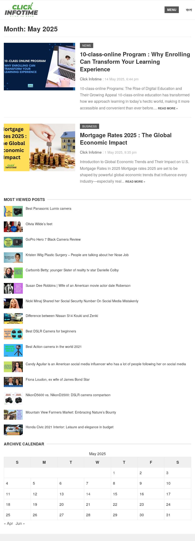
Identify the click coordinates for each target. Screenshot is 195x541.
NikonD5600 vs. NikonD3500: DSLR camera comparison (68, 394)
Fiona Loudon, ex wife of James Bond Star (58, 379)
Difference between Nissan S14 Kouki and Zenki (62, 315)
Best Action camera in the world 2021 (54, 346)
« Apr (8, 523)
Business (89, 126)
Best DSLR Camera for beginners (51, 331)
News (86, 45)
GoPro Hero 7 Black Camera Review (53, 239)
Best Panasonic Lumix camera (48, 208)
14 (88, 494)
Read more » (168, 108)
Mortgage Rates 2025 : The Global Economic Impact (126, 138)
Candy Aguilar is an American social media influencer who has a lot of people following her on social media (106, 363)
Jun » (20, 523)
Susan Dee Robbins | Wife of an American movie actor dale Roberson (78, 285)
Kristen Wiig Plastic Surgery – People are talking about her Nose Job (77, 254)
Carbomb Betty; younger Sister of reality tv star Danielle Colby (72, 270)
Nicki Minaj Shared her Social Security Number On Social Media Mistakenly (82, 300)
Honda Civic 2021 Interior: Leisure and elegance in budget (69, 426)
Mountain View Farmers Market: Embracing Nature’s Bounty (71, 412)
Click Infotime (91, 78)
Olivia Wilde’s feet (39, 223)
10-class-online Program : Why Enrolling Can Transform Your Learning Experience (135, 61)
